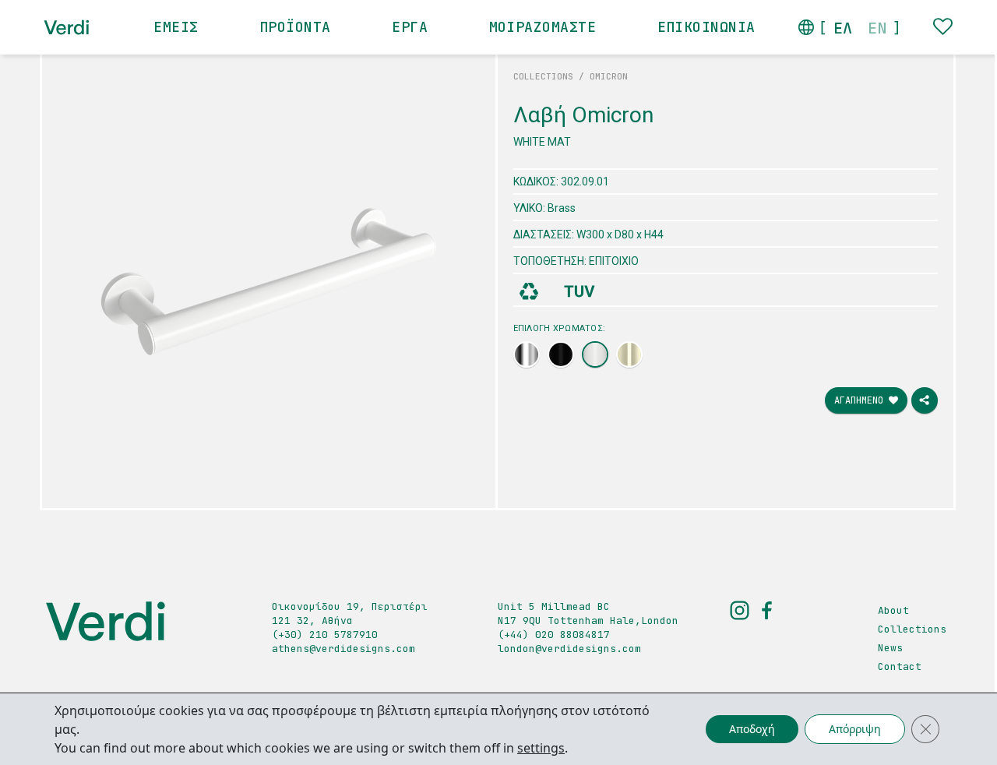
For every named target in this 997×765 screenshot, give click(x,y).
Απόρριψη (855, 728)
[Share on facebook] (924, 400)
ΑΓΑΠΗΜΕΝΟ (861, 400)
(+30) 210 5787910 (325, 634)
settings (541, 747)
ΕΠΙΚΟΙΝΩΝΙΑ (706, 27)
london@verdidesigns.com (569, 648)
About (893, 610)
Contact (899, 666)
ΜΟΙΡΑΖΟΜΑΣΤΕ (542, 27)
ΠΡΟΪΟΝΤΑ (295, 27)
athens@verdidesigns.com (343, 648)
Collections (912, 629)
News (890, 647)
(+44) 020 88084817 (554, 634)
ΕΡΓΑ (410, 27)
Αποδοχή (752, 728)
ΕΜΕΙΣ (175, 27)
